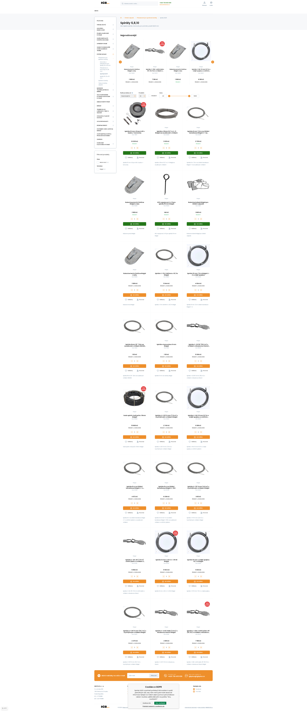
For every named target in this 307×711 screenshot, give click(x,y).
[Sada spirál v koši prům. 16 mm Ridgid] (134, 397)
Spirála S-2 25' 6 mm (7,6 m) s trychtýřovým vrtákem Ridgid (166, 416)
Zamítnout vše (147, 703)
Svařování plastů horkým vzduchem (102, 39)
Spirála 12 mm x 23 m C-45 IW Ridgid (166, 560)
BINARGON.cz (209, 707)
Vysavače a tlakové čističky (103, 117)
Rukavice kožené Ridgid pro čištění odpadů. (198, 203)
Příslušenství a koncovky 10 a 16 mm (104, 69)
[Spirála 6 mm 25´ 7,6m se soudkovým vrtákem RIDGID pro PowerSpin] (134, 326)
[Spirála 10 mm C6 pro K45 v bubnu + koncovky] (134, 113)
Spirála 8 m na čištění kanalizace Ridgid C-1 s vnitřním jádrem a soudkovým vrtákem (134, 487)
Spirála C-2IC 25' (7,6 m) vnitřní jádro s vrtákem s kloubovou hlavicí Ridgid (134, 560)
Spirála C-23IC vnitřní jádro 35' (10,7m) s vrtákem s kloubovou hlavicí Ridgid (155, 70)
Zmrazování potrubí (103, 102)
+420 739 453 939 (165, 3)
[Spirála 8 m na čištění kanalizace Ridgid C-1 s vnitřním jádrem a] (134, 468)
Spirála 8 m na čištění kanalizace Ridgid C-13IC (166, 487)
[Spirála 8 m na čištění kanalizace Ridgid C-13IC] (166, 468)
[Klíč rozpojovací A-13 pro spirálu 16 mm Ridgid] (166, 184)
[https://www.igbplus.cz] (121, 17)
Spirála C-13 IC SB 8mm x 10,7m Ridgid (166, 274)
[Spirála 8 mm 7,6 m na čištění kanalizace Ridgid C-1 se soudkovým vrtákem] (198, 113)
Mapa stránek (126, 707)
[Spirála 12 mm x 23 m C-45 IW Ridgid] (166, 542)
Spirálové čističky (103, 80)
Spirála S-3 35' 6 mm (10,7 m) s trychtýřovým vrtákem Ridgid (134, 631)
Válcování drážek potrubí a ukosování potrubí (103, 96)
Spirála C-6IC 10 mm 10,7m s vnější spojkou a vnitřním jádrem (201, 70)
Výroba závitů (101, 25)
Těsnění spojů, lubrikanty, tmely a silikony (103, 111)
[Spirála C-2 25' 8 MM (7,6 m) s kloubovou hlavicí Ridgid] (166, 613)
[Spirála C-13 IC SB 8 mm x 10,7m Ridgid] (166, 255)
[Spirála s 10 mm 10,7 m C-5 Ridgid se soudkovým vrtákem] (166, 113)
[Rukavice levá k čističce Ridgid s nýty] (132, 51)
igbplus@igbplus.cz (165, 4)
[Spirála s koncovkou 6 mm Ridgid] (166, 326)
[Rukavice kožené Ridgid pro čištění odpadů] (198, 184)
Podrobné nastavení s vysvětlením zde (153, 706)
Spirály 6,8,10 (104, 74)
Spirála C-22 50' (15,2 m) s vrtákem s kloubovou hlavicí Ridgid (198, 345)
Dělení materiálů (102, 125)
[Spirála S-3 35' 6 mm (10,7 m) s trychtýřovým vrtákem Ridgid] (134, 613)
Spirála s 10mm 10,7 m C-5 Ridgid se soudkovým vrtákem (166, 132)
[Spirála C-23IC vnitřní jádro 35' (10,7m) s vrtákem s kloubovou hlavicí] (155, 51)
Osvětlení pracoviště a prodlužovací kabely (104, 134)
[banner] (105, 3)
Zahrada (99, 139)
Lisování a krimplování (101, 29)
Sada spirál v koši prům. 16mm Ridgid (134, 416)
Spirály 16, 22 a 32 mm (104, 77)
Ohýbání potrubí (102, 43)
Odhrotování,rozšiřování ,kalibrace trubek (103, 48)
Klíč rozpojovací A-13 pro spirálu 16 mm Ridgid (166, 203)
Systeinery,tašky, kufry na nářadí (105, 129)
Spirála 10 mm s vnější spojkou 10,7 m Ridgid (198, 560)
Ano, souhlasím (160, 703)
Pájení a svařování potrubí (103, 34)
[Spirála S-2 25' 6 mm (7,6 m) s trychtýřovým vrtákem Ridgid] (166, 397)
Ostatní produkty (102, 121)
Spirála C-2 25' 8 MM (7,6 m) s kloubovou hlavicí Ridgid (166, 631)
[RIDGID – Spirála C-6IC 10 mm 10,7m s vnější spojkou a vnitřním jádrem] (201, 51)
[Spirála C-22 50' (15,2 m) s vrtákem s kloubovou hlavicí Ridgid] (198, 326)
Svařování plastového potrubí (103, 143)
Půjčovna (100, 21)
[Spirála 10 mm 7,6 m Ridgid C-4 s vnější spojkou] (198, 255)
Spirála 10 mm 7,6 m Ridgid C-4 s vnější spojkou (198, 274)
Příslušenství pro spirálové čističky (147, 18)
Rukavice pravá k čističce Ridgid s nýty (178, 70)
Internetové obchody (191, 707)
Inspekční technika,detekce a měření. (103, 89)
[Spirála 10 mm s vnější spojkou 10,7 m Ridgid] (198, 542)
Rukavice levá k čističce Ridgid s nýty (132, 70)
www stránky (201, 707)
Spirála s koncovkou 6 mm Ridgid (166, 345)
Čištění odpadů (129, 18)
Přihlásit (154, 675)
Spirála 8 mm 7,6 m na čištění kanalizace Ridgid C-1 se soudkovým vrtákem (198, 132)
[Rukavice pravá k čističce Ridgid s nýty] (178, 51)
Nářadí (99, 106)
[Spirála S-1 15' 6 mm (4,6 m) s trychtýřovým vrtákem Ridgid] (198, 468)
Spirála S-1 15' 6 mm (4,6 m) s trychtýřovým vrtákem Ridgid (198, 487)
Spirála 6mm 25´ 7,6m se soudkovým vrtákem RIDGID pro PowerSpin (134, 345)
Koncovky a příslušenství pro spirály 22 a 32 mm (105, 63)
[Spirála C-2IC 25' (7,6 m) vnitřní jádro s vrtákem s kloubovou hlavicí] (134, 542)
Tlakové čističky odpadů (102, 84)
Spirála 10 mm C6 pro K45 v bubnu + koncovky (135, 132)
